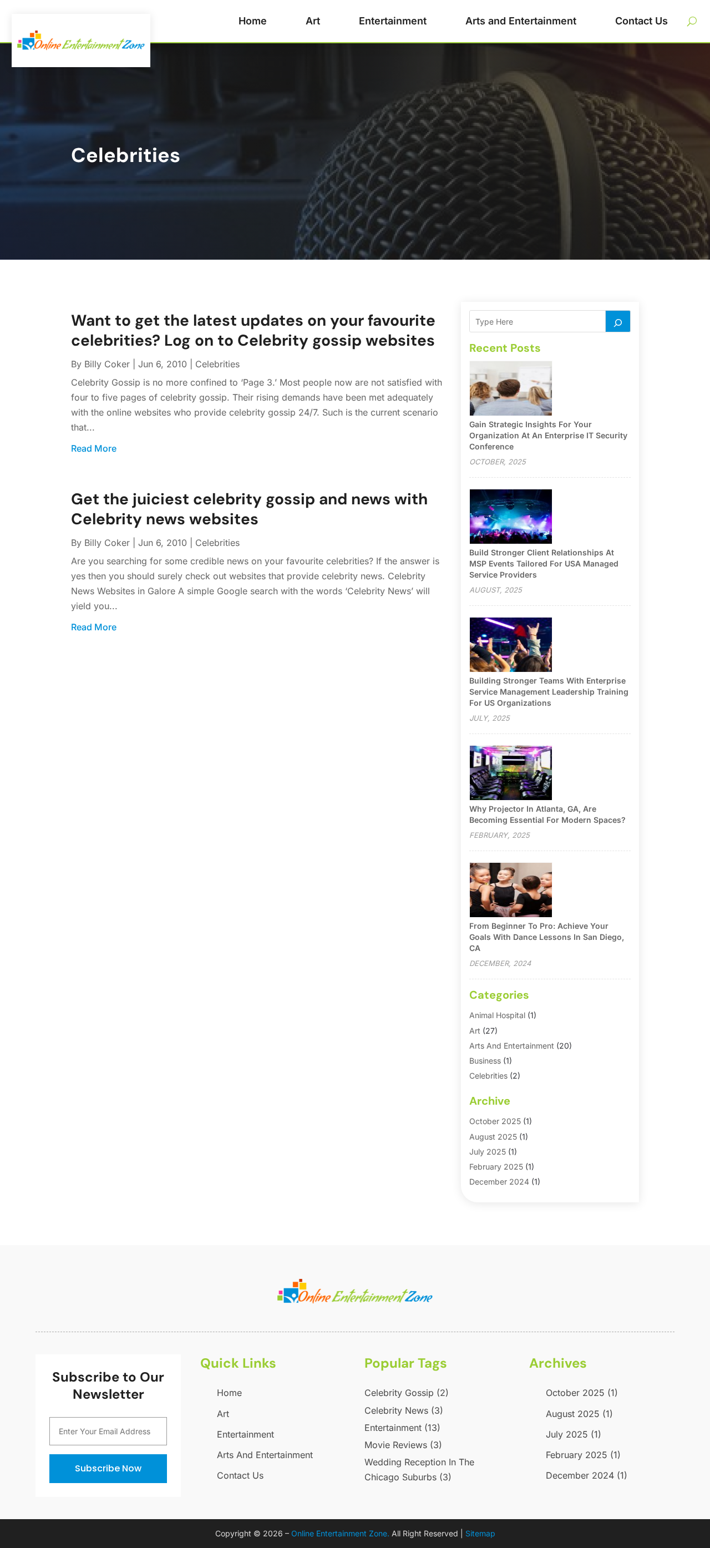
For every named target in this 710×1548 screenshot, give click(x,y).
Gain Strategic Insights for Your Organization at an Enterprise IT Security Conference (548, 435)
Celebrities (217, 364)
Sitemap (480, 1533)
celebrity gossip (406, 1392)
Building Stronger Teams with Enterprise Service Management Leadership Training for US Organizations (548, 691)
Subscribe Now (108, 1468)
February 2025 (496, 1166)
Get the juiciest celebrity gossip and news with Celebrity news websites (249, 509)
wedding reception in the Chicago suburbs (419, 1469)
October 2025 (495, 1121)
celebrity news (403, 1410)
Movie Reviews (403, 1444)
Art (313, 21)
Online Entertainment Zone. (340, 1533)
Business (485, 1060)
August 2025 (493, 1136)
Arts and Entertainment (520, 21)
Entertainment (393, 21)
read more (93, 448)
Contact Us (641, 21)
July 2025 (487, 1151)
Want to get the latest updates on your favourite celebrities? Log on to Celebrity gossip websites (253, 330)
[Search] (618, 321)
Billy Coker (107, 364)
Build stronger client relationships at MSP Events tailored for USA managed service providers (543, 563)
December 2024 (499, 1181)
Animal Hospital (497, 1015)
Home (253, 21)
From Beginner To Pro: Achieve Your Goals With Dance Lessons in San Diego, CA (546, 937)
